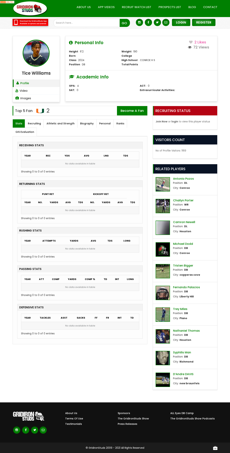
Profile (24, 83)
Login (181, 22)
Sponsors (124, 413)
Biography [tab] (87, 123)
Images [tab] (25, 98)
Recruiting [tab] (34, 123)
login (174, 121)
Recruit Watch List (136, 7)
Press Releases (127, 424)
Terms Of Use (74, 418)
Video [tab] (23, 91)
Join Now (161, 121)
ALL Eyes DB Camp (182, 413)
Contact (210, 7)
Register (203, 22)
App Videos (106, 7)
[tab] (36, 83)
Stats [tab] (18, 123)
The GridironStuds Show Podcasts (192, 418)
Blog (192, 7)
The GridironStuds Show (133, 418)
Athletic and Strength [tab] (61, 123)
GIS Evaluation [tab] (24, 132)
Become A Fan (132, 110)
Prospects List (169, 7)
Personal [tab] (105, 123)
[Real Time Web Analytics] (7, 2)
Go (124, 23)
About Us (84, 7)
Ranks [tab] (120, 123)
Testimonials (73, 424)
